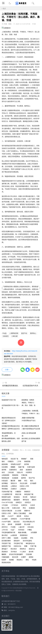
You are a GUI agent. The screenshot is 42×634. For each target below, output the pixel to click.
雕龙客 (13, 481)
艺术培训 (14, 552)
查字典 (26, 464)
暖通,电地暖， (23, 532)
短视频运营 (5, 478)
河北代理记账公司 (29, 522)
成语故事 (29, 470)
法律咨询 (14, 519)
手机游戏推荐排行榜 (8, 532)
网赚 (25, 546)
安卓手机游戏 (27, 541)
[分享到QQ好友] (27, 370)
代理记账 (24, 475)
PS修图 (13, 527)
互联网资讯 (13, 470)
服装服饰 (17, 500)
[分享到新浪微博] (37, 370)
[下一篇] (40, 288)
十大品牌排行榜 (7, 494)
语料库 (10, 524)
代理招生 (11, 461)
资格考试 (23, 549)
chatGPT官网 (6, 522)
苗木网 (31, 552)
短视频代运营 (6, 497)
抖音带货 (29, 472)
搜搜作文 (27, 511)
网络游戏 (15, 475)
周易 (31, 459)
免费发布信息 (6, 500)
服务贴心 (33, 333)
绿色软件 (17, 541)
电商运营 (5, 459)
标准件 (4, 560)
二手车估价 (14, 505)
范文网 (25, 497)
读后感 (19, 516)
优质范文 (28, 502)
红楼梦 (23, 557)
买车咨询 (30, 527)
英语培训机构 (6, 562)
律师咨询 (26, 500)
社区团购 (5, 467)
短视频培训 (23, 535)
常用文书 (14, 483)
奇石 (25, 481)
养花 (24, 508)
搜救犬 (34, 500)
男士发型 (27, 524)
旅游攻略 (5, 464)
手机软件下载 (6, 543)
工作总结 (5, 505)
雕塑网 (4, 554)
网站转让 (20, 560)
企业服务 (5, 519)
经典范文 (19, 502)
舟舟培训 (21, 530)
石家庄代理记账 (7, 511)
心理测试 (14, 486)
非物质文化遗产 (16, 464)
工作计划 (5, 530)
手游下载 (33, 546)
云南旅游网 (5, 475)
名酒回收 (32, 508)
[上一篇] (2, 288)
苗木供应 (5, 535)
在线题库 (15, 478)
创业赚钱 (24, 538)
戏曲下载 (21, 467)
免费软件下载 (6, 546)
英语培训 (5, 552)
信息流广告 (14, 459)
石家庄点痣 (16, 508)
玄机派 (26, 516)
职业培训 (14, 549)
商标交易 (18, 494)
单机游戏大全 (30, 543)
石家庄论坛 (17, 546)
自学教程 (5, 483)
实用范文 (24, 505)
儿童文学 (21, 527)
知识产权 (32, 478)
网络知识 (27, 492)
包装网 (16, 538)
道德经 (31, 557)
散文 (31, 481)
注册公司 (20, 472)
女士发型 (18, 511)
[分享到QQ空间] (32, 370)
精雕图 (13, 467)
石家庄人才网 (24, 486)
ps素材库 (14, 535)
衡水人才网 (5, 508)
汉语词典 (29, 554)
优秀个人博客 (6, 538)
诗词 (3, 472)
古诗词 (32, 505)
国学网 (23, 478)
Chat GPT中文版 (7, 502)
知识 (4, 8)
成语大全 (32, 549)
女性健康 (34, 532)
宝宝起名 (17, 497)
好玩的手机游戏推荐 (16, 554)
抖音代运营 (31, 467)
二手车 (19, 461)
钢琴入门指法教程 (20, 513)
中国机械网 (5, 557)
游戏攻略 (5, 486)
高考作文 (5, 527)
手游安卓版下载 (7, 492)
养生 (31, 538)
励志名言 (17, 522)
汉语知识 (14, 489)
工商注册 (11, 472)
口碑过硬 (15, 336)
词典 (30, 513)
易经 (3, 461)
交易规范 (6, 336)
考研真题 (5, 489)
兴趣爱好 (18, 492)
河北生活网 (23, 483)
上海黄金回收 (13, 333)
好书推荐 (33, 483)
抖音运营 (5, 481)
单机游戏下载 (28, 494)
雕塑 (19, 481)
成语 (21, 470)
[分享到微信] (22, 370)
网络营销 (27, 461)
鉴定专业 (24, 333)
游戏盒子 (5, 549)
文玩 (3, 524)
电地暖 (11, 560)
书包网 (34, 560)
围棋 (3, 516)
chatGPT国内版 (25, 519)
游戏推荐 (18, 524)
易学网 (4, 470)
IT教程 (29, 530)
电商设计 (33, 497)
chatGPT (11, 516)
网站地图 (19, 591)
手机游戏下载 (18, 543)
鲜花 (27, 560)
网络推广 (24, 459)
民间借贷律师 (6, 541)
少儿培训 (23, 552)
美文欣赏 (15, 557)
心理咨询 (23, 489)
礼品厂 (13, 530)
